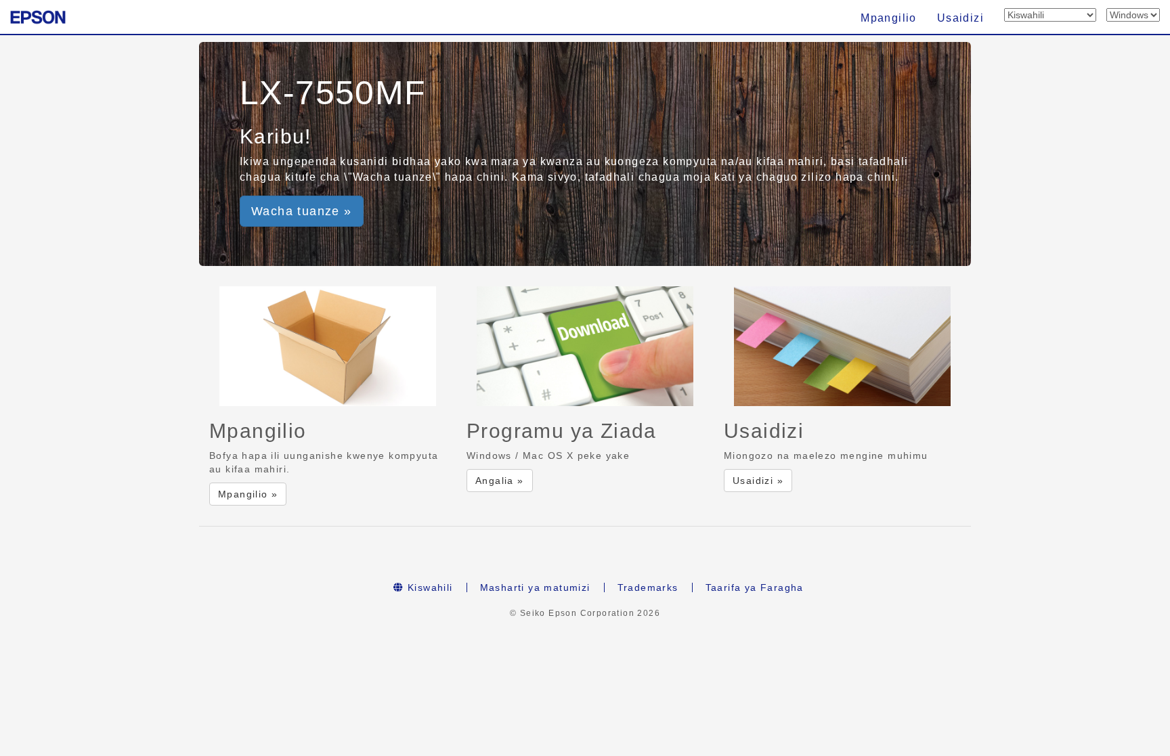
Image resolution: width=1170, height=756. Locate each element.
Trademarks (648, 587)
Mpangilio (889, 18)
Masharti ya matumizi (535, 587)
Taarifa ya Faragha (755, 587)
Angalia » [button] (499, 480)
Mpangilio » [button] (248, 494)
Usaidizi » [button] (758, 480)
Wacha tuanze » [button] (301, 211)
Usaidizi (960, 18)
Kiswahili (428, 587)
